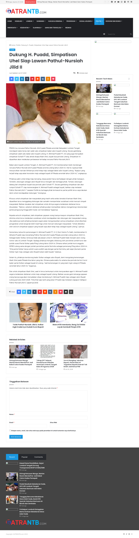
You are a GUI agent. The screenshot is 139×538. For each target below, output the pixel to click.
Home (9, 21)
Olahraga (37, 28)
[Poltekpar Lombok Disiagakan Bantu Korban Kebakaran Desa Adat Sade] (122, 117)
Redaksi (68, 28)
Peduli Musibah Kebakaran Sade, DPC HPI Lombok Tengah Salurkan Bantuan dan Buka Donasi (121, 100)
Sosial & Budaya (85, 21)
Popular (25, 457)
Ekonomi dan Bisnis (113, 21)
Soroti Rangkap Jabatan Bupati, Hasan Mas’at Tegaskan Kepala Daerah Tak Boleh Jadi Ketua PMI (75, 363)
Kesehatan (24, 28)
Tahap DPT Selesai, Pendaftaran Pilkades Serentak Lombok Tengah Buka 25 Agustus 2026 (46, 363)
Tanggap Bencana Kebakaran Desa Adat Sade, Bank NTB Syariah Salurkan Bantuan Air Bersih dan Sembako (103, 130)
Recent (12, 457)
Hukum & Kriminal (55, 21)
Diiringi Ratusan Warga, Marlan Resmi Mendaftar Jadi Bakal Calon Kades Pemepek (21, 362)
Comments (38, 457)
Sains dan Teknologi (53, 28)
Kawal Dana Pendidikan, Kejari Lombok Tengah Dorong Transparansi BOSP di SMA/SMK (32, 465)
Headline (18, 21)
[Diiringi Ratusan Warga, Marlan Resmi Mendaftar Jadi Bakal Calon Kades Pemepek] (21, 351)
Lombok (29, 21)
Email (11, 422)
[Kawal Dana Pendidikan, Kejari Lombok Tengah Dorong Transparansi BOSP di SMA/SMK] (12, 466)
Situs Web (53, 422)
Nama (12, 414)
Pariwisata (11, 28)
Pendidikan (70, 21)
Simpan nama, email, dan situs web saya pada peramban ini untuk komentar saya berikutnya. (43, 430)
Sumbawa (40, 21)
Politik (98, 21)
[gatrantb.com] (26, 11)
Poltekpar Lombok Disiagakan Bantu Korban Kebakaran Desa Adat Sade (121, 126)
